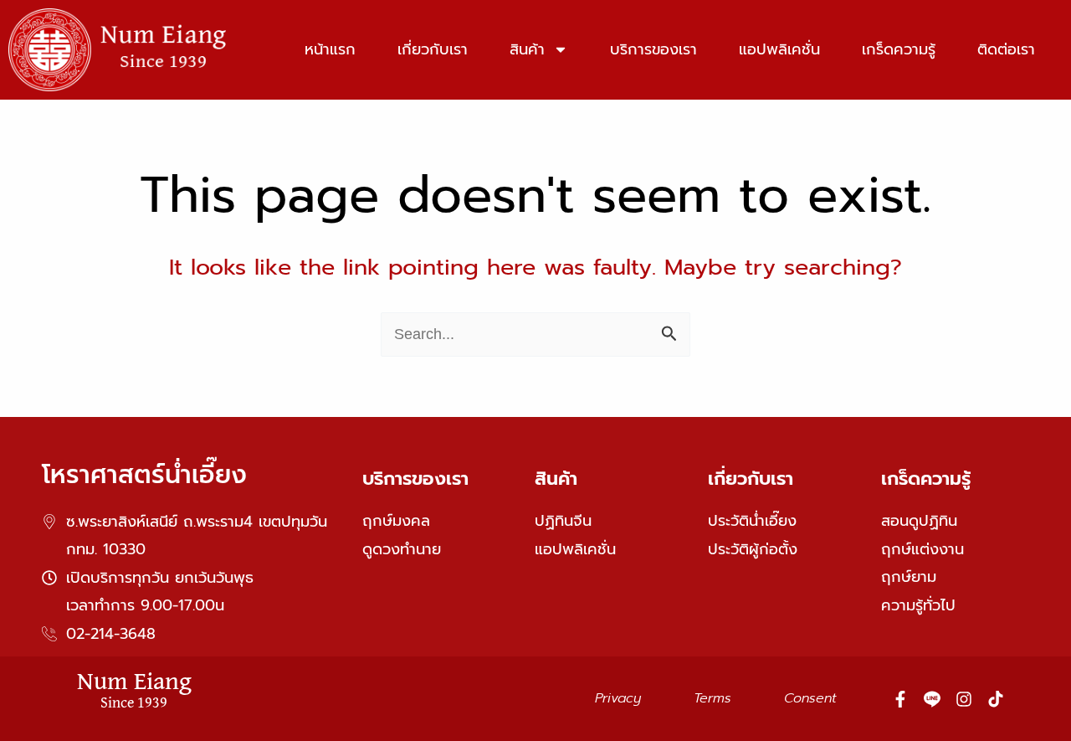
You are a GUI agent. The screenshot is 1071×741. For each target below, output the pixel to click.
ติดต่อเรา (1006, 49)
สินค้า (527, 49)
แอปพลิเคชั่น (779, 49)
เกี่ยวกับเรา (432, 49)
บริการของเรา (653, 49)
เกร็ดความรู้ (898, 49)
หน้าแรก (330, 49)
